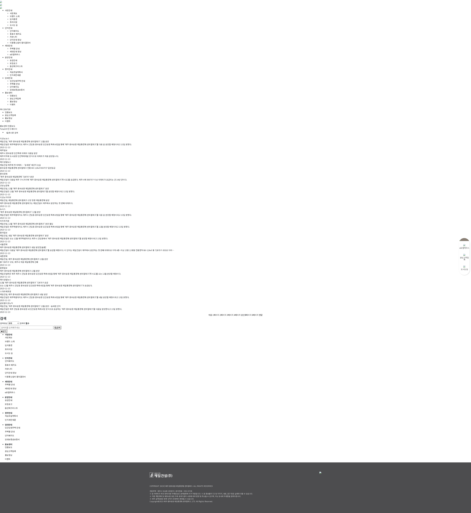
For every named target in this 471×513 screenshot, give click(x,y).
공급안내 (13, 60)
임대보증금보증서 (17, 89)
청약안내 (8, 69)
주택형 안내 (15, 48)
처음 (210, 314)
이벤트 (12, 104)
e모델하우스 (15, 54)
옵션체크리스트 (16, 66)
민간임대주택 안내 (17, 80)
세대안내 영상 (15, 51)
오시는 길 (14, 25)
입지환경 (13, 19)
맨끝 (261, 314)
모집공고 (13, 63)
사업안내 (8, 10)
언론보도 (13, 95)
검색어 (24, 323)
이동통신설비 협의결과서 (20, 42)
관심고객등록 (15, 98)
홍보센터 (8, 92)
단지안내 (8, 27)
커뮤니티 (13, 36)
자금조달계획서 (16, 72)
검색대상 (3, 323)
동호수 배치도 (15, 33)
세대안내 (8, 45)
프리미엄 (13, 22)
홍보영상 (13, 101)
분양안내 (8, 57)
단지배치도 (14, 30)
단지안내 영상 (15, 39)
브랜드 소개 (15, 16)
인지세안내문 (15, 75)
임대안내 (8, 77)
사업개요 (13, 13)
